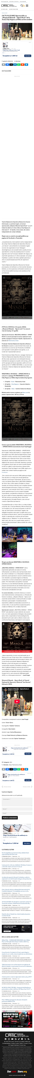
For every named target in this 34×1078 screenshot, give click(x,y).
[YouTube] (12, 1039)
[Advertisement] (17, 147)
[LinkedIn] (24, 1075)
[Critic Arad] (9, 5)
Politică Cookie (15, 1043)
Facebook (4, 472)
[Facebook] (5, 1039)
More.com (25, 392)
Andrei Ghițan (21, 1075)
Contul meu (23, 1045)
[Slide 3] (9, 750)
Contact (26, 1043)
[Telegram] (22, 1039)
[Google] (16, 1039)
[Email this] (3, 64)
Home (3, 13)
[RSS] (28, 1039)
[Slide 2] (8, 750)
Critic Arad (17, 61)
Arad (10, 765)
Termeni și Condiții (19, 1041)
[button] (21, 5)
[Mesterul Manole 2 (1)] (9, 550)
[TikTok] (19, 1039)
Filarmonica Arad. (13, 340)
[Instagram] (9, 1039)
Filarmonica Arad (17, 765)
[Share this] (7, 64)
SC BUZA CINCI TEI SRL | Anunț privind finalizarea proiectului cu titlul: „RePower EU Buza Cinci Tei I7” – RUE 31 (17, 989)
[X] (25, 1039)
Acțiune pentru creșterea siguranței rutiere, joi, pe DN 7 (17, 977)
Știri (6, 13)
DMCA (21, 1043)
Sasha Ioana (15, 856)
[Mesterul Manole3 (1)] (9, 534)
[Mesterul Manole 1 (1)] (24, 534)
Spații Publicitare (15, 1045)
